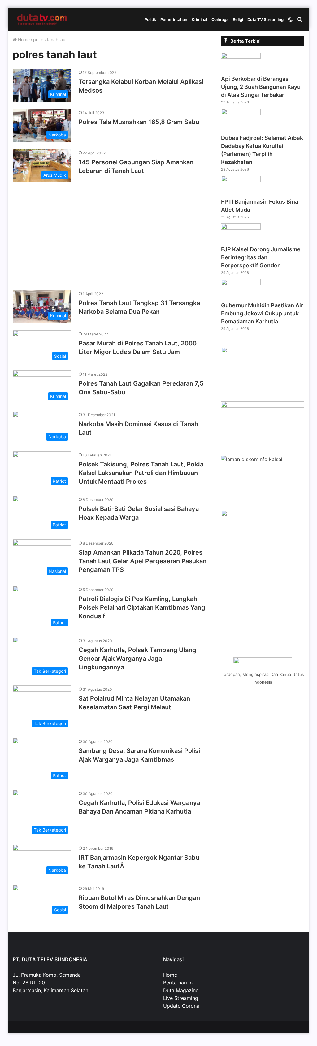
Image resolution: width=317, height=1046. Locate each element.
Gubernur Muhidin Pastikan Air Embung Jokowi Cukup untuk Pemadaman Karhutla (262, 313)
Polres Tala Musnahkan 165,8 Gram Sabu (139, 122)
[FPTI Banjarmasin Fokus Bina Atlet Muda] (241, 180)
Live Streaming (180, 998)
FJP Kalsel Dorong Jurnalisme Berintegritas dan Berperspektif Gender (261, 257)
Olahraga (219, 19)
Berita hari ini (178, 982)
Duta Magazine (180, 990)
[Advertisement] (110, 233)
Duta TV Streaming (265, 19)
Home (23, 39)
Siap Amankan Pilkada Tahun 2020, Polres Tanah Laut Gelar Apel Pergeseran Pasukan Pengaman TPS (142, 561)
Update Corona (181, 1006)
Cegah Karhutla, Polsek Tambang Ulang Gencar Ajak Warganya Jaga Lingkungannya (137, 658)
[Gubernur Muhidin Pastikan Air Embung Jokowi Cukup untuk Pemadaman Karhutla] (241, 283)
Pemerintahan (173, 19)
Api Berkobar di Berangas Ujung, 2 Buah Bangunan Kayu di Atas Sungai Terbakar (261, 87)
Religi (238, 19)
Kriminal (199, 19)
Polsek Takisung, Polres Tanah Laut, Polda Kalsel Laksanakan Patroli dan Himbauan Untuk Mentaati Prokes (141, 472)
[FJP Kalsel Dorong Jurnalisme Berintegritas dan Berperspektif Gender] (241, 228)
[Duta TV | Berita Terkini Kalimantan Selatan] (42, 19)
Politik (150, 19)
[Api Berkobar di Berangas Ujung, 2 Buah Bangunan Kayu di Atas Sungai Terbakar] (241, 57)
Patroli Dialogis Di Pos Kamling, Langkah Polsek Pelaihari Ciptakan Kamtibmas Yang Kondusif (142, 607)
